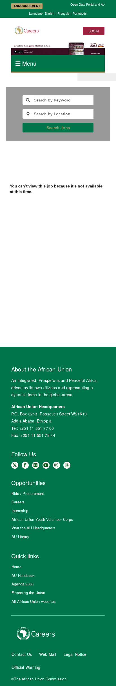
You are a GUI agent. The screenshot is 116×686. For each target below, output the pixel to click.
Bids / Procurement (28, 493)
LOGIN (93, 30)
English (49, 13)
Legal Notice (75, 654)
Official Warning (26, 667)
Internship (20, 510)
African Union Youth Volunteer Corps (42, 519)
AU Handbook (23, 575)
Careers (18, 501)
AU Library (20, 536)
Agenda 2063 (23, 584)
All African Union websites (34, 601)
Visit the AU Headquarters (33, 527)
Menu (28, 63)
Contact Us (22, 654)
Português (80, 13)
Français (63, 13)
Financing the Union (28, 592)
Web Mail (47, 654)
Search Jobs (58, 127)
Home (16, 566)
